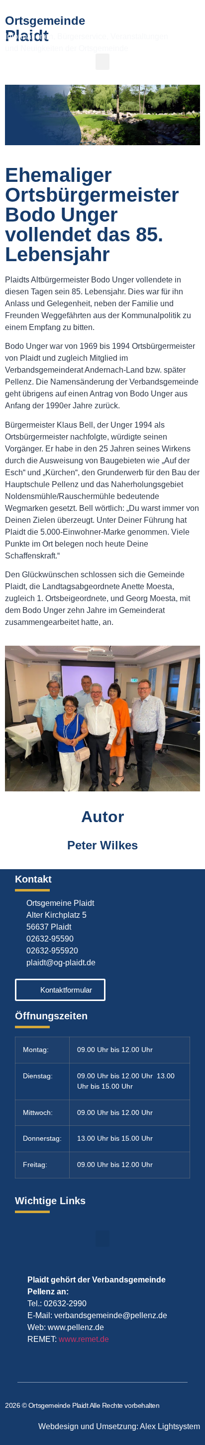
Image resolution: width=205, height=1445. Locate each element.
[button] (102, 62)
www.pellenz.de (76, 1327)
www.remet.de (84, 1339)
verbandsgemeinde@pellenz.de (110, 1315)
